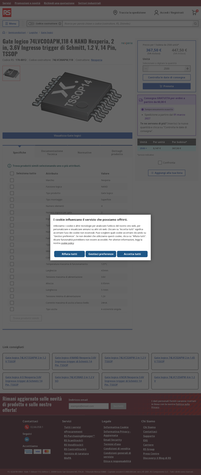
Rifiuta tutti (69, 254)
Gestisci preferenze (101, 254)
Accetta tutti (132, 254)
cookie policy (67, 243)
